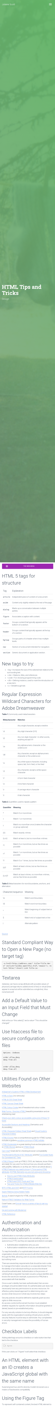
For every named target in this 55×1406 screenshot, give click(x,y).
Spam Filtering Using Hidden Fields (16, 1192)
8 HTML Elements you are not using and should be (30, 1172)
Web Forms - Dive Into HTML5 (14, 1111)
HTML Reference (8, 1214)
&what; (4, 1196)
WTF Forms (28, 1188)
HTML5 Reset (28, 1147)
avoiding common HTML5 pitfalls (30, 1140)
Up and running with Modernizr (14, 1210)
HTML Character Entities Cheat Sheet (16, 1131)
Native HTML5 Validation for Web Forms (18, 1200)
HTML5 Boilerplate (9, 1144)
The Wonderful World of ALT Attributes (17, 1155)
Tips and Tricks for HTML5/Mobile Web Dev (24, 1184)
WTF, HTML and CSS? (10, 1188)
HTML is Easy (7, 1096)
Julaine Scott (8, 4)
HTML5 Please (8, 1161)
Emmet (18, 1204)
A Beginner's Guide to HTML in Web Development (21, 1092)
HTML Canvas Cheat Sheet (12, 1104)
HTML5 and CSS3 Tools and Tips (20, 1181)
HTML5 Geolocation (15, 1179)
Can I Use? (6, 1151)
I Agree (8, 1346)
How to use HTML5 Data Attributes (21, 1176)
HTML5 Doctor (8, 1138)
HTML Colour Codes (10, 1108)
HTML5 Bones (9, 1147)
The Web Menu (29, 566)
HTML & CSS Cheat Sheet (12, 1100)
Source (5, 934)
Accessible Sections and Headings (16, 1125)
